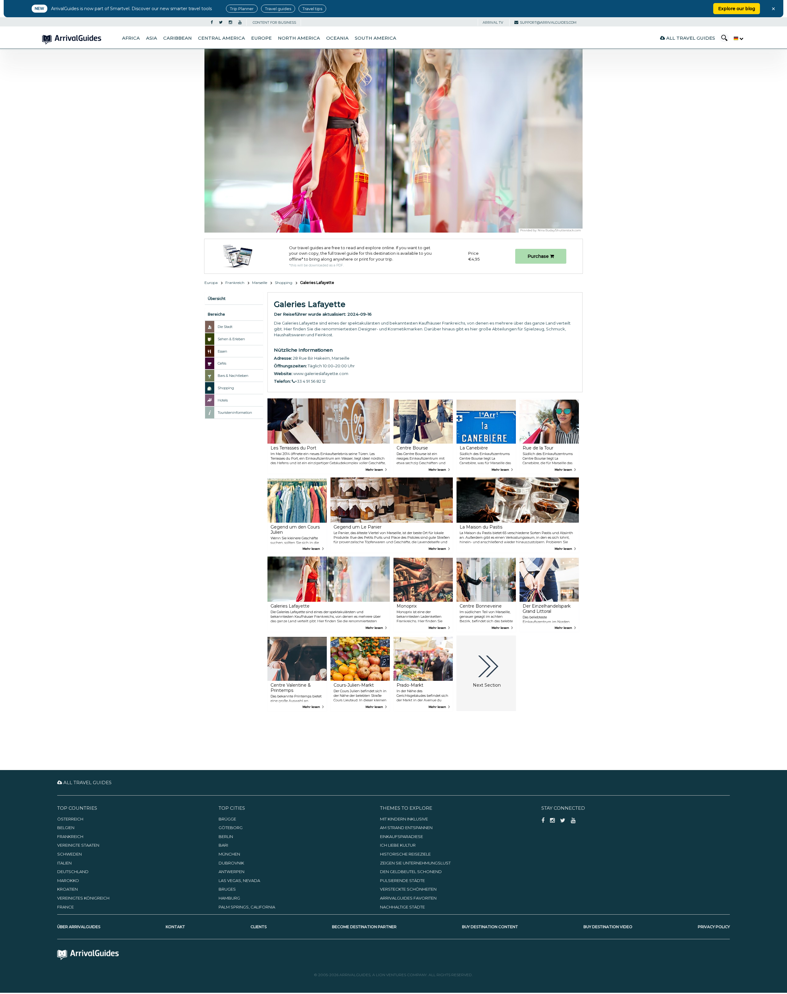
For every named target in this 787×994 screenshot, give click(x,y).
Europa (211, 282)
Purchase (539, 256)
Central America (221, 38)
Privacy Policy (714, 926)
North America (299, 38)
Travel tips (312, 8)
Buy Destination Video (607, 926)
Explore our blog (736, 8)
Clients (259, 926)
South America (375, 38)
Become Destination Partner (364, 926)
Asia (151, 38)
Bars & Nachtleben (233, 375)
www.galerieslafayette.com (320, 373)
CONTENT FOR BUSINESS (274, 22)
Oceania (337, 38)
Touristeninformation (235, 412)
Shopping (283, 282)
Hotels (223, 400)
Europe (261, 38)
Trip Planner (242, 8)
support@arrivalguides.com (548, 22)
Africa (131, 38)
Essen (222, 351)
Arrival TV (493, 22)
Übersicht (217, 298)
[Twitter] (221, 22)
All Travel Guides (690, 38)
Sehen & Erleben (231, 339)
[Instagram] (230, 22)
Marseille (259, 282)
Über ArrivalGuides (78, 926)
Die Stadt (225, 327)
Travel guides (278, 8)
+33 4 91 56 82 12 (310, 381)
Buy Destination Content (490, 926)
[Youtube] (240, 22)
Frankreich (234, 282)
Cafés (222, 363)
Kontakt (175, 926)
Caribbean (177, 38)
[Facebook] (212, 22)
